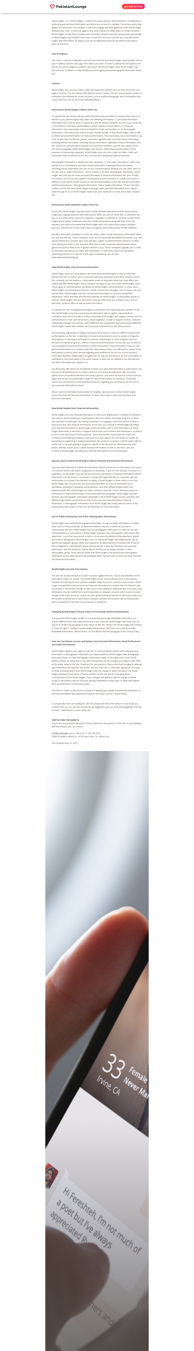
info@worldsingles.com (62, 733)
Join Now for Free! (133, 6)
